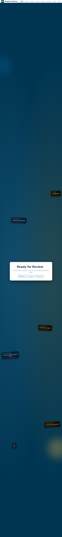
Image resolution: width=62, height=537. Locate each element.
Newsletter (49, 1)
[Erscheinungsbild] (55, 1)
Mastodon (23, 276)
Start (22, 1)
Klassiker (38, 1)
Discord (31, 276)
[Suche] (59, 1)
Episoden (32, 1)
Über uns (27, 1)
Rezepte (43, 1)
